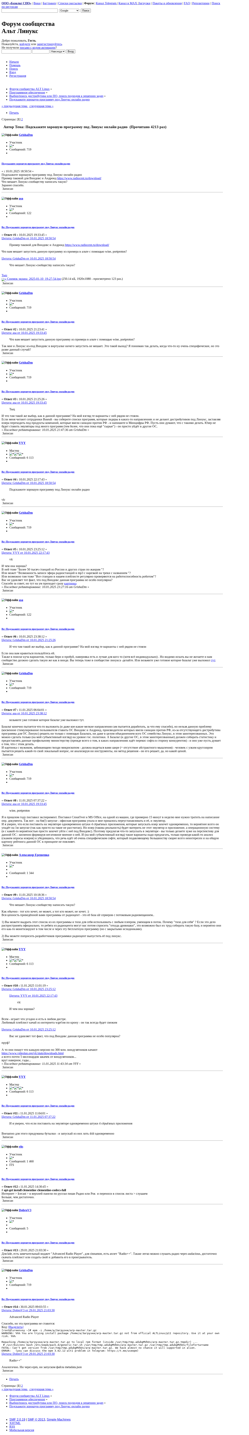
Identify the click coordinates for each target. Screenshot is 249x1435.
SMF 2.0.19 (17, 1419)
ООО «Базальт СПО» (16, 3)
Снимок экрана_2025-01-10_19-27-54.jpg (33, 278)
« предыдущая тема (15, 106)
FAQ (187, 3)
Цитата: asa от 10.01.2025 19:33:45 (24, 332)
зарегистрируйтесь (49, 44)
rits (21, 1146)
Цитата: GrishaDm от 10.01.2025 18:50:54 (29, 238)
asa (21, 198)
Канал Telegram (106, 3)
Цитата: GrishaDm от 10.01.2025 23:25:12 (29, 989)
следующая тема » (41, 106)
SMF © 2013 (36, 1419)
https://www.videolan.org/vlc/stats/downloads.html (33, 1053)
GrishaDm (26, 134)
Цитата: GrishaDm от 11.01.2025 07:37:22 (28, 1116)
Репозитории (201, 3)
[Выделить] (15, 1327)
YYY (22, 442)
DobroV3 (25, 1210)
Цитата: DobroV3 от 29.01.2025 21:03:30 (28, 1310)
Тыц (4, 275)
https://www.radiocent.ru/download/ (79, 178)
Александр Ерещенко (34, 855)
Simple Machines (59, 1419)
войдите (24, 44)
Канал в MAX (128, 3)
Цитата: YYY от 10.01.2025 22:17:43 (26, 552)
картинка (70, 583)
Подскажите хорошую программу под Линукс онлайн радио (36, 163)
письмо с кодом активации (37, 47)
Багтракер (49, 3)
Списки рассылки (70, 3)
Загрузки (144, 3)
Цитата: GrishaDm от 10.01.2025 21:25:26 (29, 640)
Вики (37, 3)
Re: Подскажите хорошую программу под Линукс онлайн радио (38, 227)
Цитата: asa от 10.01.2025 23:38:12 (24, 713)
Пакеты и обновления (167, 3)
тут (213, 660)
